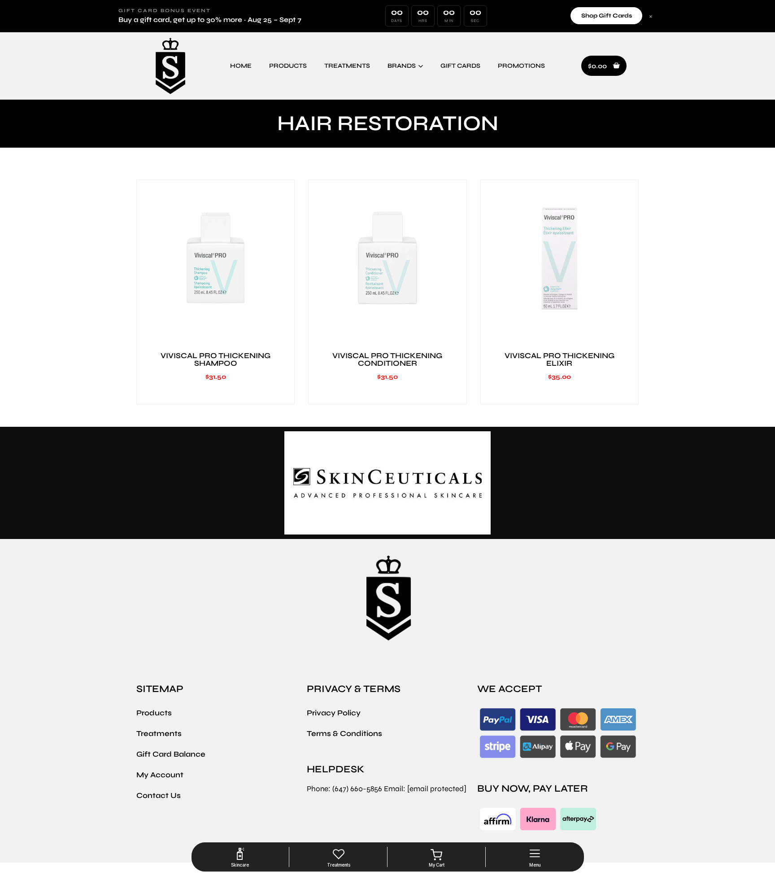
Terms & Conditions (344, 733)
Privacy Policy (334, 713)
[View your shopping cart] (437, 855)
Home (241, 66)
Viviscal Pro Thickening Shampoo (215, 359)
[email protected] (436, 788)
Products (288, 66)
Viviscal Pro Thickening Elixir (559, 359)
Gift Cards (460, 66)
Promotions (521, 66)
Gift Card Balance (170, 754)
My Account (159, 775)
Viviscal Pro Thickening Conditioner (387, 359)
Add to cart (215, 330)
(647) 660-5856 (357, 788)
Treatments (347, 66)
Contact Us (158, 795)
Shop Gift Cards (606, 15)
